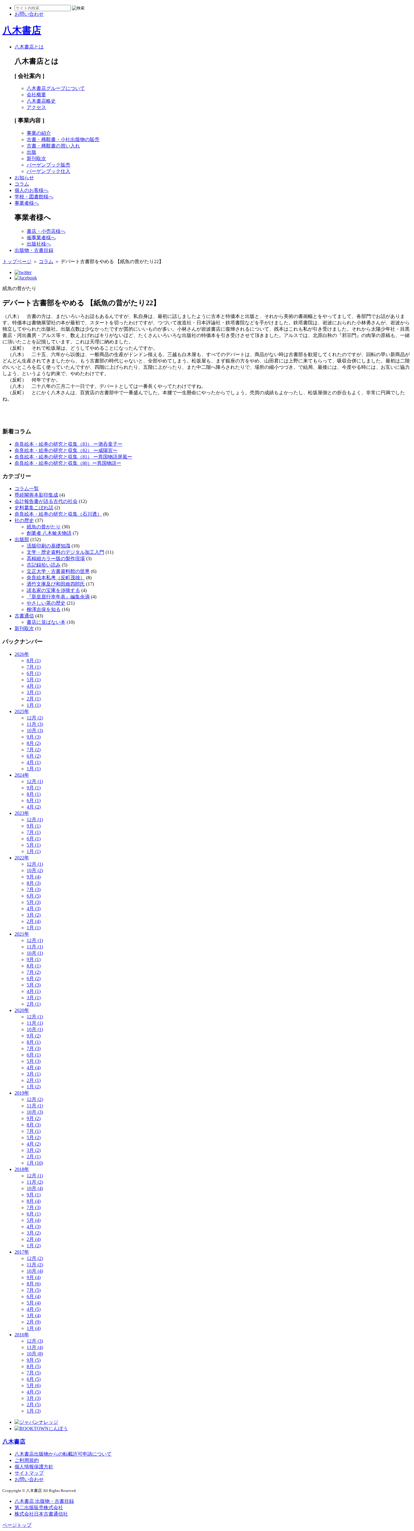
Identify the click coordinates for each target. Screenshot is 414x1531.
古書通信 (24, 615)
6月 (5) (34, 895)
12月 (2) (35, 717)
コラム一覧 (27, 488)
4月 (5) (34, 1309)
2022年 (22, 857)
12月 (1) (35, 781)
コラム (22, 184)
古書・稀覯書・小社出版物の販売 (63, 139)
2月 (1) (34, 698)
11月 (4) (35, 1347)
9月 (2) (34, 1035)
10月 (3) (35, 730)
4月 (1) (34, 686)
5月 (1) (34, 679)
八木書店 (21, 30)
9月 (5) (34, 1360)
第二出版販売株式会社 (39, 1507)
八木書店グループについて (56, 88)
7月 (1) (34, 667)
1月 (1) (34, 705)
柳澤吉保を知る (44, 609)
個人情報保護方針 (34, 1466)
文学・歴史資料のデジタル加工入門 (65, 552)
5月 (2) (34, 1137)
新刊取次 (36, 158)
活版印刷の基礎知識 (48, 545)
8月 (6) (34, 1283)
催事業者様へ (41, 237)
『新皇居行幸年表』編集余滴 (58, 596)
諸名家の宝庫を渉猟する (53, 590)
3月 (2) (34, 915)
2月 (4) (34, 921)
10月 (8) (35, 1353)
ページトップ (17, 1525)
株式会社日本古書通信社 (41, 1513)
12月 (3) (35, 1341)
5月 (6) (34, 1385)
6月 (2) (34, 756)
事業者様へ (27, 203)
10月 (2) (35, 870)
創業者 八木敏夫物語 (49, 533)
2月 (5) (34, 1404)
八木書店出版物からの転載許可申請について (63, 1454)
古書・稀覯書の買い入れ (53, 145)
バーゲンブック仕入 (48, 171)
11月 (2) (35, 1182)
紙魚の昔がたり (44, 526)
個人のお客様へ (31, 190)
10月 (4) (35, 1188)
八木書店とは (29, 46)
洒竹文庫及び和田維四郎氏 (56, 584)
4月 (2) (34, 806)
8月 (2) (34, 743)
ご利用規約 (27, 1460)
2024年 (22, 775)
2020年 (22, 1010)
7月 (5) (34, 1290)
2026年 (22, 654)
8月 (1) (34, 660)
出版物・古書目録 (34, 250)
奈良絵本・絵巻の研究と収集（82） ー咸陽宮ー (66, 450)
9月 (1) (34, 787)
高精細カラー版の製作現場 (56, 558)
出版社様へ (39, 243)
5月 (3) (34, 902)
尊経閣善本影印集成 (36, 495)
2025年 (22, 711)
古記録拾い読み (44, 564)
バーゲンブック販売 (48, 164)
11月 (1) (35, 946)
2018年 (22, 1169)
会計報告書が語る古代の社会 (46, 501)
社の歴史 (24, 520)
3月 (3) (34, 1398)
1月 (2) (34, 1086)
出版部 (22, 539)
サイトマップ (29, 1473)
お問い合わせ (29, 1479)
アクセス (36, 107)
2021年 (22, 934)
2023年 (22, 813)
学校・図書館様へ (34, 196)
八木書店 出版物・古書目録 (44, 1501)
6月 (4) (34, 1296)
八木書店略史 (41, 101)
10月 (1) (35, 953)
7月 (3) (34, 889)
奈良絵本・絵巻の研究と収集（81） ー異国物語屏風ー (73, 456)
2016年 (22, 1334)
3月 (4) (34, 1315)
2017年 (22, 1252)
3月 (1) (34, 692)
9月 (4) (34, 876)
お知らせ (24, 177)
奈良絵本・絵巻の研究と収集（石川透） (58, 514)
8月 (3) (34, 883)
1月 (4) (34, 1328)
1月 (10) (35, 1163)
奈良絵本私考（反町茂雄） (56, 577)
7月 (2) (34, 749)
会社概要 (36, 94)
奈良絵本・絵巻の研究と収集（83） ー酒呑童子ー (68, 444)
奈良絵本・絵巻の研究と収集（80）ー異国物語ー (68, 463)
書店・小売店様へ (46, 231)
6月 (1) (34, 673)
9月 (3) (34, 736)
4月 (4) (34, 1067)
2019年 (22, 1093)
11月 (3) (35, 724)
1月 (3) (34, 1411)
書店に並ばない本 (46, 622)
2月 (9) (34, 1321)
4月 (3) (34, 908)
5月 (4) (34, 1220)
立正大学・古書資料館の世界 (58, 571)
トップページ (17, 261)
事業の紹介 (39, 133)
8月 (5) (34, 1366)
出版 (31, 152)
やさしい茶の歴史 (46, 603)
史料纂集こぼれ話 (34, 507)
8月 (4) (34, 1201)
